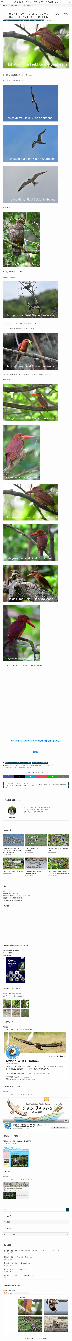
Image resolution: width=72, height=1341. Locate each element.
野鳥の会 (29, 767)
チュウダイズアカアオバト (36, 765)
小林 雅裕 (12, 817)
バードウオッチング (49, 765)
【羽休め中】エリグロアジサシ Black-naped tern (19, 1276)
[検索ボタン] (70, 2)
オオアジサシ (17, 765)
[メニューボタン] (2, 2)
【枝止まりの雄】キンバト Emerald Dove (17, 1264)
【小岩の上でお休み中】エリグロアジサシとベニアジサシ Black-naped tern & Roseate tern (32, 1252)
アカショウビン (8, 765)
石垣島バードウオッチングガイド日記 (13, 20)
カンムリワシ (26, 20)
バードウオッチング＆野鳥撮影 (37, 20)
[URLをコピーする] (63, 776)
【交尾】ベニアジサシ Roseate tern (15, 1270)
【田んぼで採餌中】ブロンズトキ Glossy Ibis (18, 1258)
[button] (8, 776)
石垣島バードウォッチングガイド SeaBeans (36, 2)
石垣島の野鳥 (22, 767)
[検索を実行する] (67, 1210)
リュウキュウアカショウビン (10, 767)
